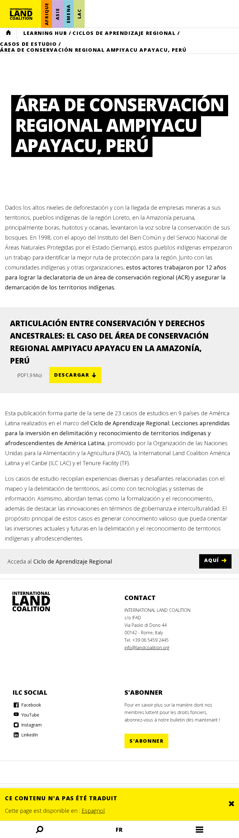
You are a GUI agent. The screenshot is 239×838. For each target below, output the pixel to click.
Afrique (46, 13)
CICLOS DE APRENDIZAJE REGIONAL (124, 33)
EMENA (68, 14)
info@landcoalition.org (146, 647)
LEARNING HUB (45, 33)
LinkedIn (29, 735)
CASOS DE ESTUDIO (28, 43)
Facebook (30, 705)
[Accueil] (21, 14)
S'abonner (146, 740)
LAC (79, 14)
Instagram (31, 725)
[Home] (37, 602)
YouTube (29, 715)
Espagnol (93, 810)
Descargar (71, 374)
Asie (57, 14)
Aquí (211, 560)
